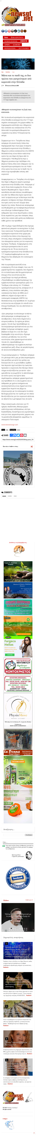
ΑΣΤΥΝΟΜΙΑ (24, 48)
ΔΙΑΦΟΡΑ (16, 44)
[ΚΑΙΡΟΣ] (18, 32)
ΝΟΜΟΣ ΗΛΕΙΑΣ (10, 41)
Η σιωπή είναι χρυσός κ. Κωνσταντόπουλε (13, 482)
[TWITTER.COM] (6, 32)
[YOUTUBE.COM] (9, 32)
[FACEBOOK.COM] (2, 32)
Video (6, 900)
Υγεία (13, 72)
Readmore (18, 923)
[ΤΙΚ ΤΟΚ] (15, 32)
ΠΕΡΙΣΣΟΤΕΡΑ (9, 48)
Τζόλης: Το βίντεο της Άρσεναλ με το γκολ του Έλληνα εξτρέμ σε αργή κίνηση (18, 916)
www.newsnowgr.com (9, 425)
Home (6, 37)
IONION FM (23, 41)
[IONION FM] (25, 32)
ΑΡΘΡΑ (7, 44)
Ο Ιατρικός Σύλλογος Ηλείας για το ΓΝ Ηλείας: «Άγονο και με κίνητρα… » (17, 464)
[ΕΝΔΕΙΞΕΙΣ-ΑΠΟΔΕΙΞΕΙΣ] (21, 32)
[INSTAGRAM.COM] (12, 32)
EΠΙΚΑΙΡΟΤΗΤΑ (17, 37)
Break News (8, 72)
